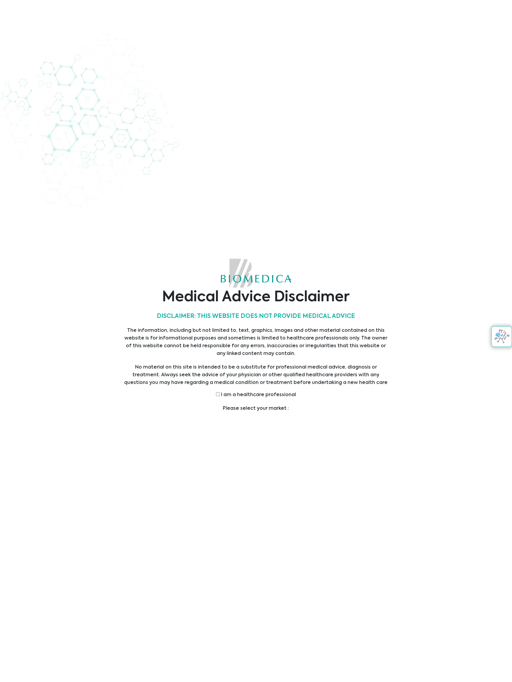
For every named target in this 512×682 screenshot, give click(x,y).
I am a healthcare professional (258, 395)
